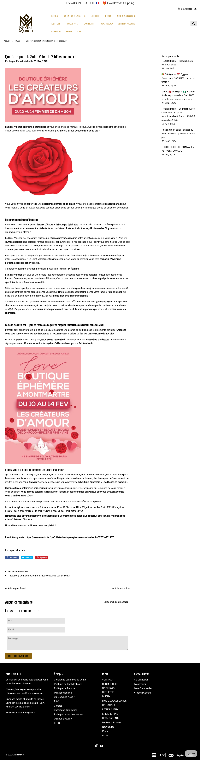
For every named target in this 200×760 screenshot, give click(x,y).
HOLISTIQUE (56, 23)
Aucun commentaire (18, 571)
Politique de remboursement (68, 714)
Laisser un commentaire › (117, 602)
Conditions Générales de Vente (70, 679)
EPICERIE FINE (89, 23)
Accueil (7, 41)
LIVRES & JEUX (72, 23)
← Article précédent (15, 588)
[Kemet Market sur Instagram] (96, 746)
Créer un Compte (142, 692)
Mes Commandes (143, 688)
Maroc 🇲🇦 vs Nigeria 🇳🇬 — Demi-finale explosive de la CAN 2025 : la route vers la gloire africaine (178, 95)
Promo (69, 31)
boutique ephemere (30, 575)
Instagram (28, 712)
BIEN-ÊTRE (95, 15)
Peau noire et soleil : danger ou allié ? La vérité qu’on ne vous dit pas (178, 133)
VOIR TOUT (55, 15)
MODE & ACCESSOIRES (126, 15)
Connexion (186, 9)
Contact (58, 705)
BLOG (79, 31)
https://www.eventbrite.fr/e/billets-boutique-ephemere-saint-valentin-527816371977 (70, 537)
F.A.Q (56, 701)
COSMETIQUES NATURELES (74, 15)
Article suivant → (121, 588)
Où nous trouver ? (63, 718)
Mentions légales (63, 692)
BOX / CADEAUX (107, 23)
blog (16, 575)
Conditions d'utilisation (65, 710)
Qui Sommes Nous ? (64, 697)
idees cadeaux (48, 575)
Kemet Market (18, 755)
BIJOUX (108, 15)
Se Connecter (141, 679)
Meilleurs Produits (126, 23)
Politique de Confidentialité (68, 684)
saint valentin (63, 575)
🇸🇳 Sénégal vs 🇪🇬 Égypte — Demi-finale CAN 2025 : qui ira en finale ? (178, 78)
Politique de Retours (64, 688)
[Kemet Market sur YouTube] (101, 746)
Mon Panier (140, 684)
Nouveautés (56, 31)
